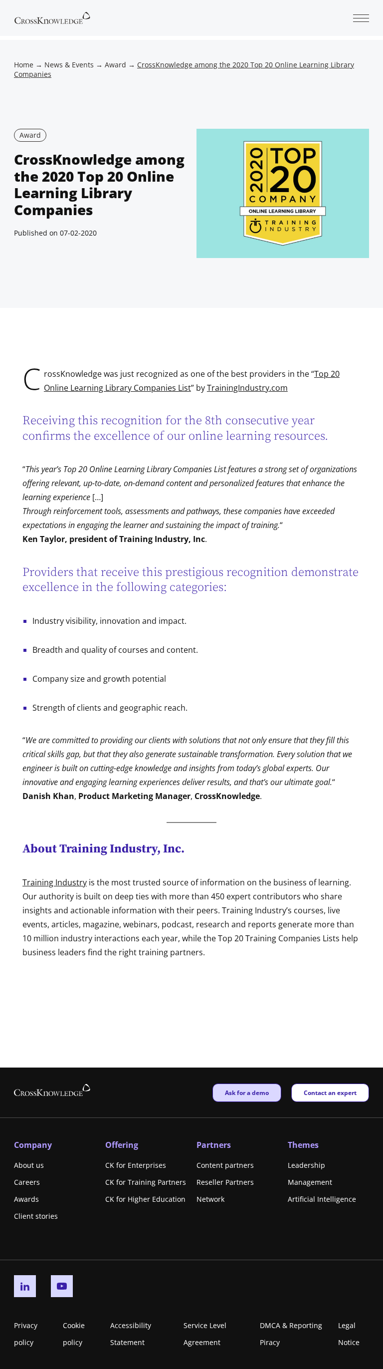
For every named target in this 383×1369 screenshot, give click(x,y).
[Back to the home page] (52, 16)
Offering (121, 1144)
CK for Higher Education (145, 1199)
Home (23, 64)
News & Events (69, 64)
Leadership (306, 1165)
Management (310, 1182)
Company (33, 1144)
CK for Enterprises (135, 1165)
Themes (303, 1144)
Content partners (225, 1165)
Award (115, 64)
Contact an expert (330, 1092)
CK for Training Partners (145, 1182)
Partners (213, 1144)
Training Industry (54, 882)
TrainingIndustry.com (247, 387)
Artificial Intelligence (322, 1199)
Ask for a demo (246, 1092)
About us (29, 1165)
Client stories (36, 1216)
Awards (26, 1199)
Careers (27, 1182)
